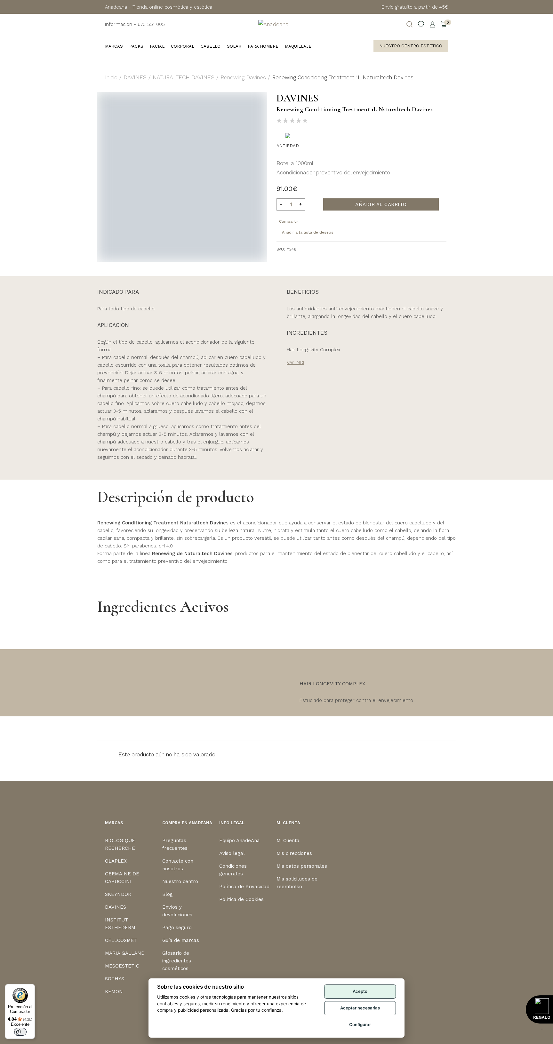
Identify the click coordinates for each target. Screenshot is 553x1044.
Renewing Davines (243, 77)
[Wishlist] (421, 24)
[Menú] (543, 1030)
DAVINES (135, 77)
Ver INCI (295, 362)
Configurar (360, 1024)
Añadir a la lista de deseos (307, 232)
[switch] (20, 1032)
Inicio (111, 77)
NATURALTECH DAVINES (183, 77)
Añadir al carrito (381, 204)
